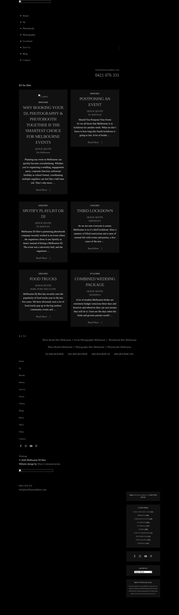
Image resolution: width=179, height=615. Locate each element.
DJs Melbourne (43, 152)
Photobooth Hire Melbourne (123, 340)
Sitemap (23, 456)
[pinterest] (151, 556)
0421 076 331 (25, 485)
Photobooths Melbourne (119, 347)
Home (26, 15)
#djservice (132, 588)
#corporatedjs (140, 586)
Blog (25, 53)
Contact (26, 60)
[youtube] (145, 556)
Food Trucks (43, 279)
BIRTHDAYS (95, 221)
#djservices (138, 588)
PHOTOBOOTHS (141, 536)
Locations (28, 41)
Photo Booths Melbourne (60, 347)
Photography (29, 34)
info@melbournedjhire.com (32, 489)
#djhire (148, 586)
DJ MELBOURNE (55, 354)
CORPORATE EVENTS (141, 519)
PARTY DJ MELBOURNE (142, 533)
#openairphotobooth (140, 593)
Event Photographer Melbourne (89, 340)
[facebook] (134, 556)
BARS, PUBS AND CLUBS (43, 289)
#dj (145, 586)
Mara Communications (49, 464)
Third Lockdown (95, 210)
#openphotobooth (151, 593)
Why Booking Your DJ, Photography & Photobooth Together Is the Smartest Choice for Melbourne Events (43, 125)
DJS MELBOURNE (77, 354)
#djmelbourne (154, 586)
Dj (24, 22)
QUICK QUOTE (43, 148)
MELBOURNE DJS (124, 354)
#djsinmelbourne (146, 588)
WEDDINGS (95, 295)
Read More (41, 189)
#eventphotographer (141, 591)
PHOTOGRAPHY (141, 540)
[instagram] (140, 556)
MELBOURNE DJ (101, 354)
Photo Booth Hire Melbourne (56, 340)
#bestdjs (131, 586)
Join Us (26, 47)
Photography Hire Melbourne (89, 347)
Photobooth (28, 28)
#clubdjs (135, 586)
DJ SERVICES (95, 115)
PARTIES (141, 529)
